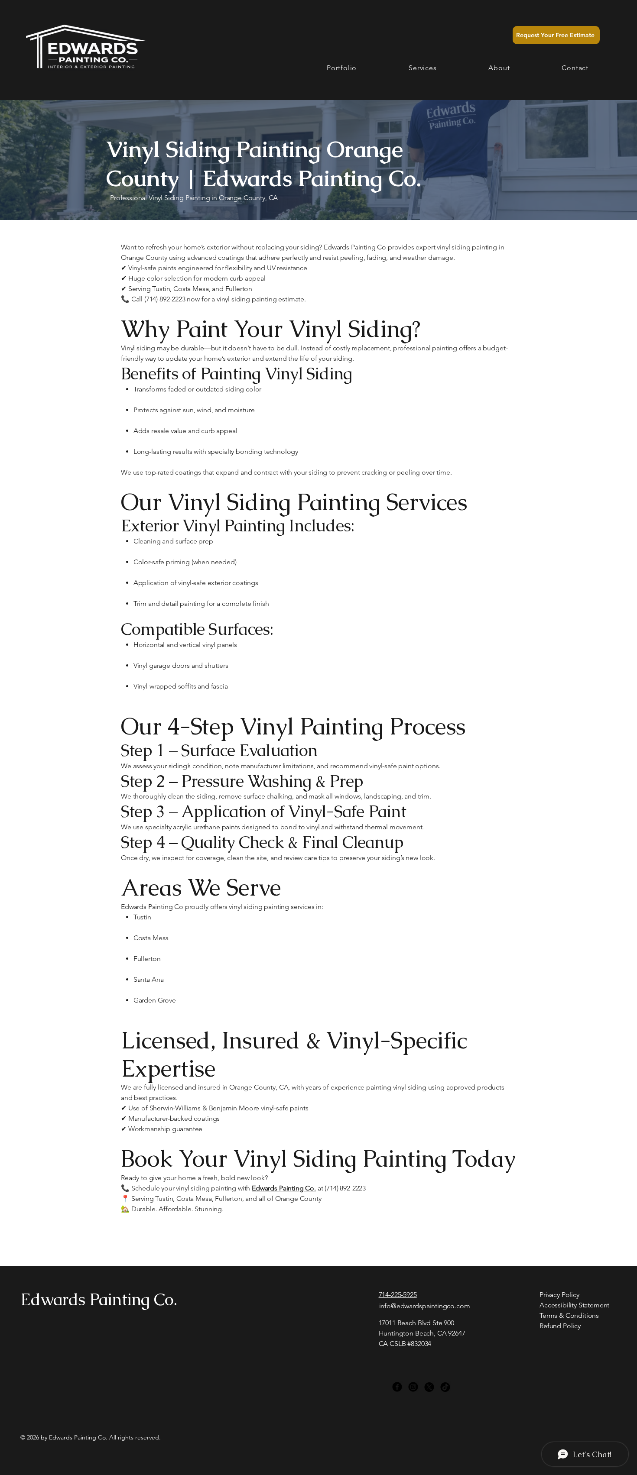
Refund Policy (560, 1326)
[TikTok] (445, 1387)
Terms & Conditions (569, 1315)
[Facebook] (397, 1387)
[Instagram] (413, 1387)
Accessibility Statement (574, 1305)
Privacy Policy (559, 1295)
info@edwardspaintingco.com (424, 1306)
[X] (429, 1387)
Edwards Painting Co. (98, 1299)
